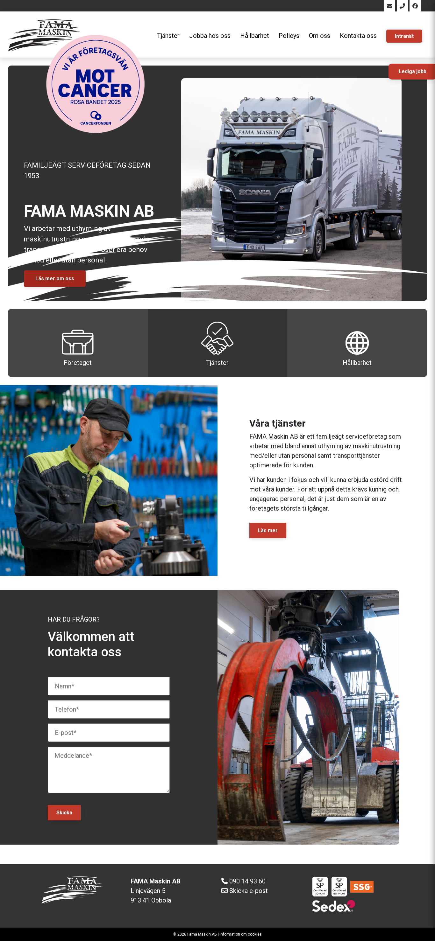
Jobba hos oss (210, 35)
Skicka (64, 813)
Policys (289, 35)
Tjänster (217, 362)
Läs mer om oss (54, 278)
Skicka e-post (248, 891)
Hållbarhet (254, 35)
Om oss (319, 35)
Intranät (404, 36)
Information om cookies (241, 934)
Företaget (78, 362)
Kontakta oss (358, 35)
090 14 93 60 (247, 881)
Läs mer (268, 530)
